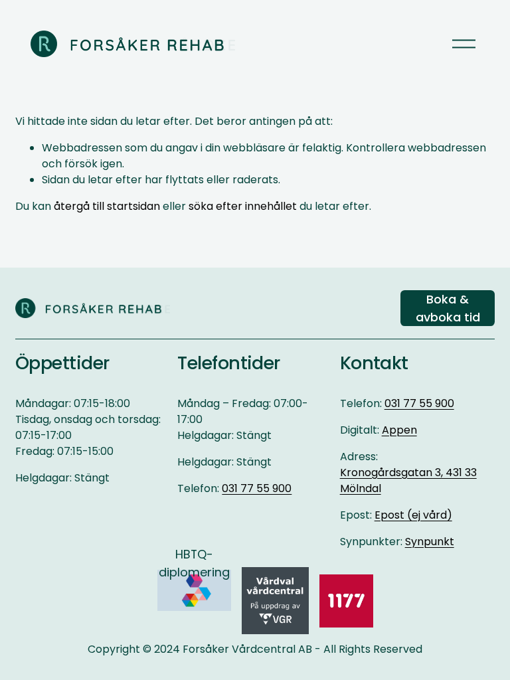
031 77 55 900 (257, 488)
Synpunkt (429, 541)
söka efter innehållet (243, 206)
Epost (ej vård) (413, 515)
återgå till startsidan (107, 206)
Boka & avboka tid (448, 308)
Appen (399, 430)
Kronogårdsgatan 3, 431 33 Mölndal (408, 480)
